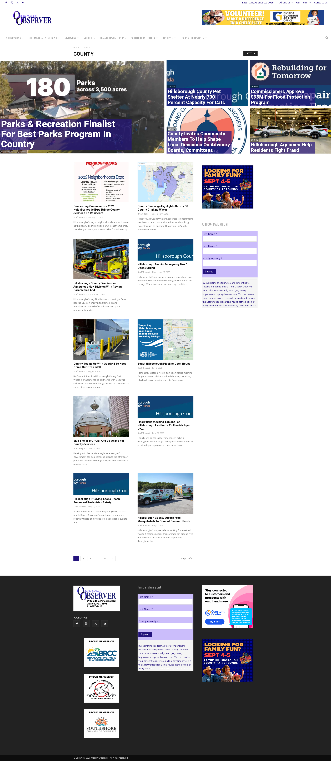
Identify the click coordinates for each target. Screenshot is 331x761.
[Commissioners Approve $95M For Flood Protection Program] (290, 82)
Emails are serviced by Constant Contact (235, 305)
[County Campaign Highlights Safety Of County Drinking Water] (165, 182)
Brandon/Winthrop (112, 38)
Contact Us (321, 2)
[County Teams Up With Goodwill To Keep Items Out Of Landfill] (101, 339)
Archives (168, 38)
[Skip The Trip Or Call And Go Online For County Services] (101, 416)
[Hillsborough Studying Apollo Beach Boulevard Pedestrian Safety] (101, 484)
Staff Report (7, 151)
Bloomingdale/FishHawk (43, 38)
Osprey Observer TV (192, 38)
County (4, 117)
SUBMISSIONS (13, 38)
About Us (284, 2)
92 (105, 558)
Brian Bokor (143, 213)
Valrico (88, 38)
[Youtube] (23, 2)
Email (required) (212, 258)
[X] (17, 2)
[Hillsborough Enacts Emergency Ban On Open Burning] (165, 250)
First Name (210, 234)
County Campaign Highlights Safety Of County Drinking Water (163, 208)
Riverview (70, 38)
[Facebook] (6, 2)
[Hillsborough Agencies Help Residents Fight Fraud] (290, 131)
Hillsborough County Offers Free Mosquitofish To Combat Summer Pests (164, 519)
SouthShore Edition (143, 38)
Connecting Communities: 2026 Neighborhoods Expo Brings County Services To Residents (96, 210)
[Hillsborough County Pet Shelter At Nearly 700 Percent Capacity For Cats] (207, 82)
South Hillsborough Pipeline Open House (164, 363)
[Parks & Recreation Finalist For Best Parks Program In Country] (82, 107)
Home (76, 47)
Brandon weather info (227, 342)
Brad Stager (79, 448)
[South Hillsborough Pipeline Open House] (165, 339)
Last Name (210, 246)
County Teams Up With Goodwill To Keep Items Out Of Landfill (99, 365)
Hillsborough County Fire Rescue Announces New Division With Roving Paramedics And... (97, 287)
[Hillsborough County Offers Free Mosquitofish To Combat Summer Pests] (165, 493)
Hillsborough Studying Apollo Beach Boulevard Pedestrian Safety (96, 500)
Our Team (302, 2)
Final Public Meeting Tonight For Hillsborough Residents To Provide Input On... (164, 425)
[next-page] (113, 558)
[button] (327, 38)
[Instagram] (11, 2)
